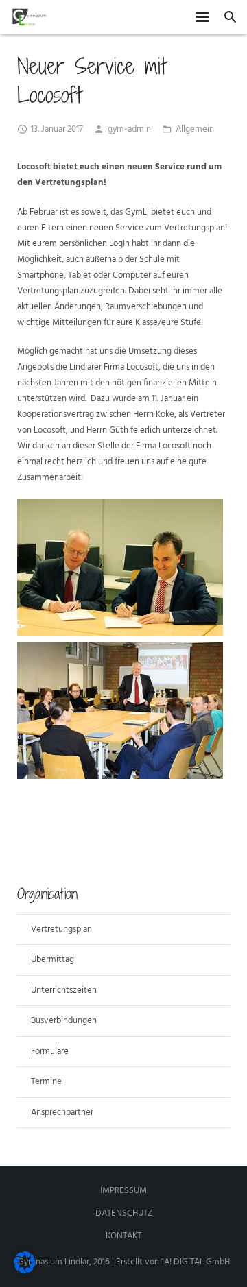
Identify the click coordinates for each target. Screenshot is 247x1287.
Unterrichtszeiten (64, 990)
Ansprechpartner (62, 1112)
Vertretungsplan (61, 929)
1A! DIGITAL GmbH (195, 1262)
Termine (46, 1081)
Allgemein (195, 129)
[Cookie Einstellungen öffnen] (25, 1271)
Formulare (50, 1051)
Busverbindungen (64, 1020)
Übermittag (52, 959)
